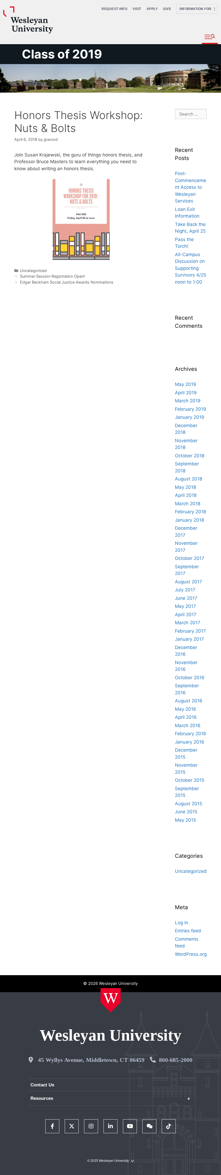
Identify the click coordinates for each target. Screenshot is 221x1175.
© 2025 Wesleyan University (108, 1161)
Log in (181, 922)
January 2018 (189, 520)
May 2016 (185, 709)
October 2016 (190, 677)
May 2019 (185, 384)
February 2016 (190, 733)
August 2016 (188, 700)
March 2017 (187, 622)
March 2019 (188, 400)
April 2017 (185, 614)
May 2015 (185, 820)
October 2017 (189, 558)
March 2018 (187, 503)
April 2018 (185, 495)
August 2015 (188, 803)
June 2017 (186, 598)
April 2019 (186, 392)
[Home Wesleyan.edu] (111, 1000)
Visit (137, 9)
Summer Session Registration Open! (52, 276)
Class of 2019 (62, 54)
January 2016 (189, 742)
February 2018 (190, 511)
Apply (152, 9)
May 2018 (185, 487)
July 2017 (185, 589)
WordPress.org (191, 954)
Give (167, 9)
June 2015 (186, 811)
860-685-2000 (175, 1060)
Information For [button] (196, 9)
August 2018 (188, 479)
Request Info (114, 9)
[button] (210, 37)
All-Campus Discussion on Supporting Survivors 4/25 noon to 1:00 (190, 268)
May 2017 (185, 606)
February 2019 (190, 409)
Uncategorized (33, 270)
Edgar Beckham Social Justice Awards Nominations (66, 282)
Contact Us (42, 1084)
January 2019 (189, 417)
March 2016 (188, 725)
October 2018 (189, 455)
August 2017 (188, 581)
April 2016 (186, 717)
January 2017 (189, 639)
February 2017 (190, 631)
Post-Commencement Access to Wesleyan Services (190, 187)
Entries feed (188, 930)
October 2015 (189, 780)
